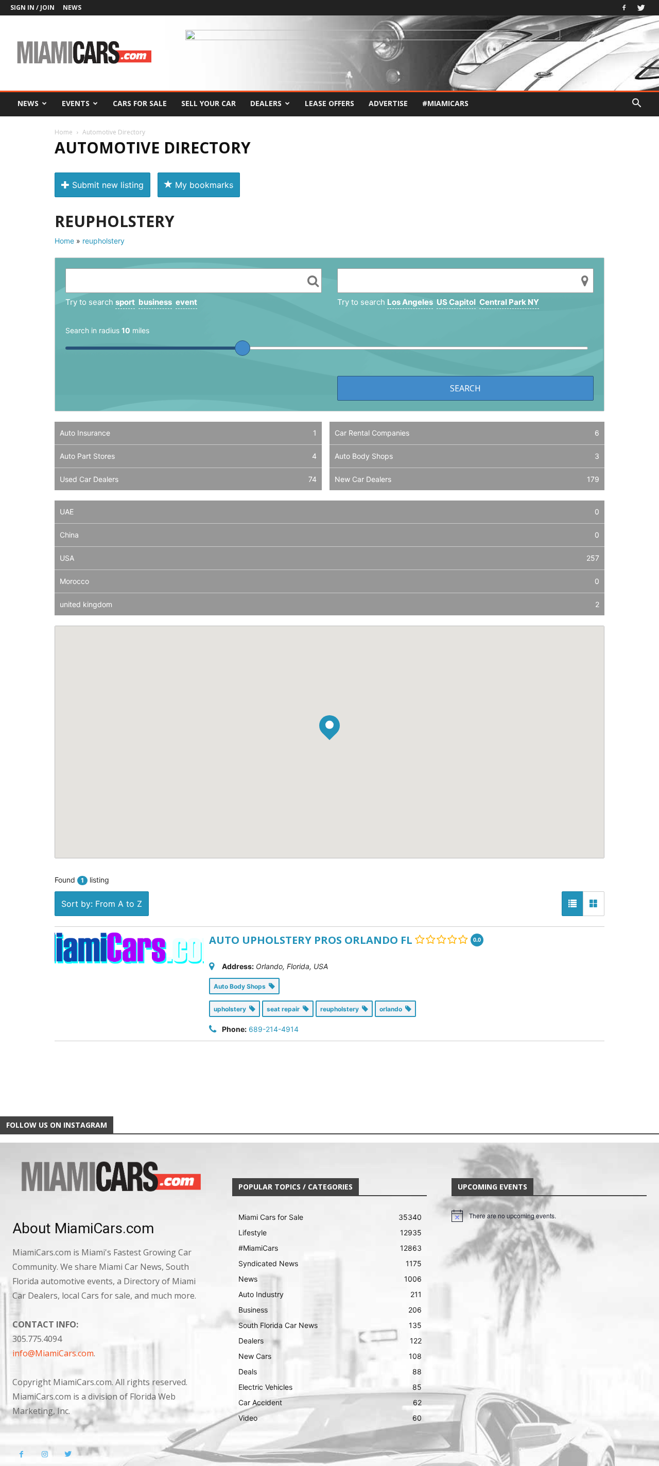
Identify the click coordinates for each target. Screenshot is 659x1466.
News (72, 7)
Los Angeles (410, 302)
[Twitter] (641, 7)
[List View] (572, 903)
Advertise (388, 103)
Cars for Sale (140, 103)
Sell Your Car (208, 103)
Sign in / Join (32, 7)
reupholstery (103, 240)
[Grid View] (593, 903)
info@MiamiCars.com (53, 1353)
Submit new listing (107, 185)
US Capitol (456, 302)
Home (64, 132)
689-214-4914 (274, 1029)
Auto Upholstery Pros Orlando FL (310, 940)
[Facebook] (624, 7)
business (155, 302)
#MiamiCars (445, 103)
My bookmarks (202, 185)
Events (76, 103)
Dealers (266, 103)
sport (125, 302)
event (186, 302)
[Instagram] (45, 1454)
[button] (636, 104)
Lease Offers (329, 103)
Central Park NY (509, 302)
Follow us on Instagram (56, 1125)
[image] (109, 1177)
